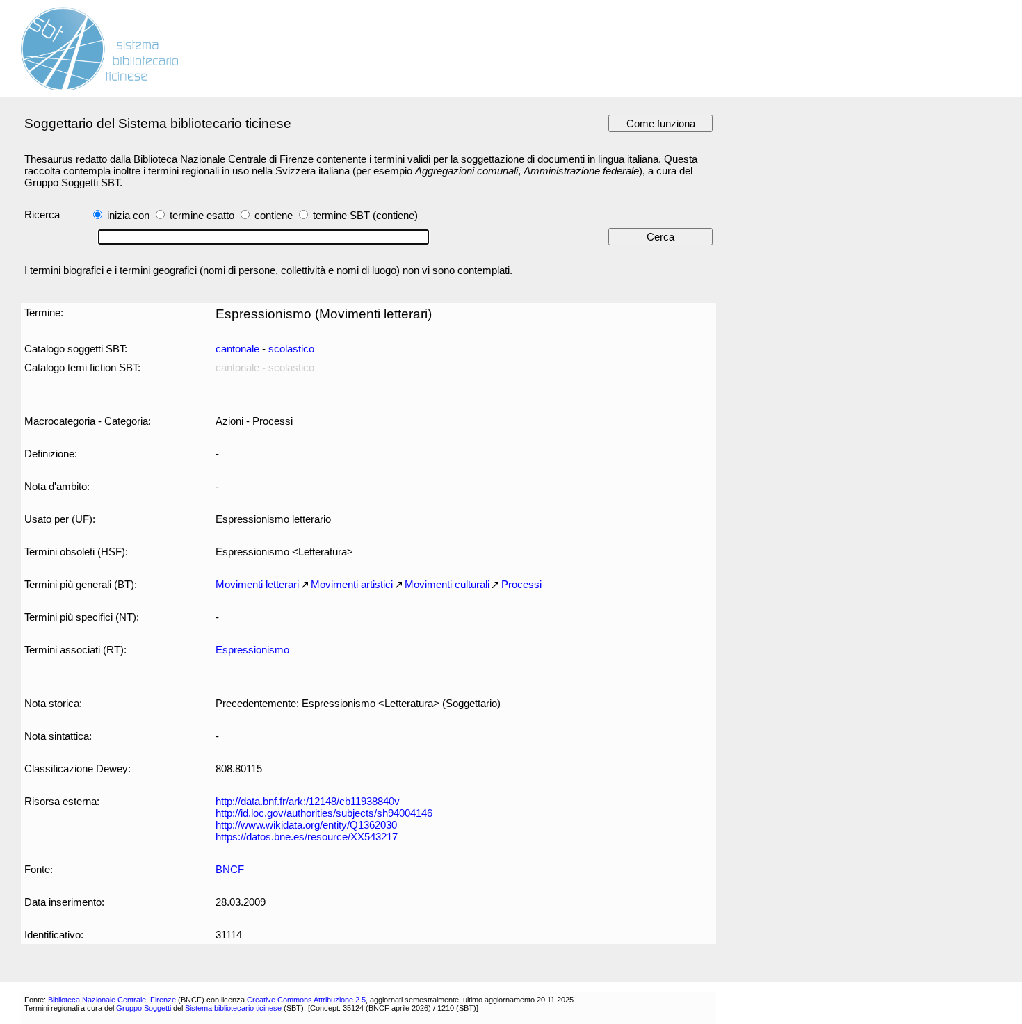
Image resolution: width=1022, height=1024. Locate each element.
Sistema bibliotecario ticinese (233, 1008)
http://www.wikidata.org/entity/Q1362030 (306, 825)
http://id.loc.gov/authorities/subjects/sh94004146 (324, 813)
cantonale (237, 349)
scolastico (291, 349)
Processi (521, 584)
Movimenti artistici (352, 584)
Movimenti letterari (257, 584)
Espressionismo (252, 650)
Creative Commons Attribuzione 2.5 (306, 999)
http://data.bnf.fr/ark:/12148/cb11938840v (308, 801)
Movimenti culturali (447, 584)
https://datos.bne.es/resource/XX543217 (307, 837)
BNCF (230, 869)
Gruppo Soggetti (143, 1008)
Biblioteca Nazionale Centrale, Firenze (112, 999)
